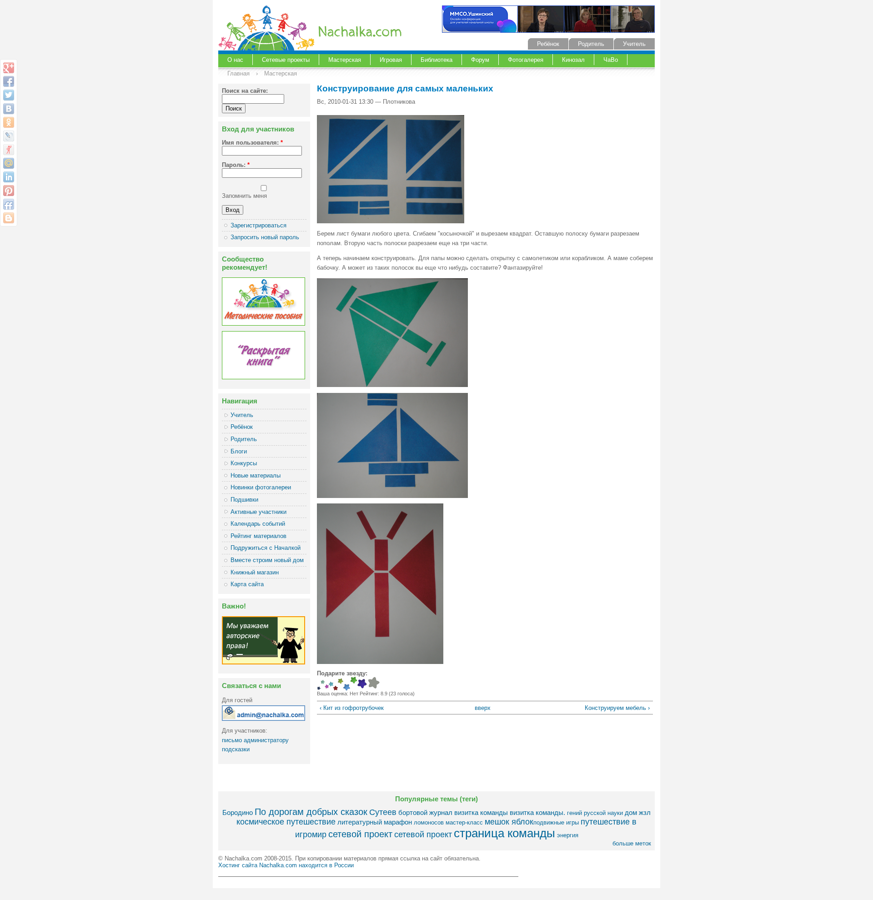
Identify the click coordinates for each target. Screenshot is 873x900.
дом (631, 812)
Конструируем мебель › (617, 707)
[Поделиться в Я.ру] (8, 149)
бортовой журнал (425, 812)
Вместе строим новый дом (267, 560)
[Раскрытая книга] (263, 377)
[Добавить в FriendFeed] (8, 204)
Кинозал (573, 59)
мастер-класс (464, 822)
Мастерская (344, 59)
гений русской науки (595, 812)
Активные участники (258, 511)
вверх (481, 707)
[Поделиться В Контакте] (8, 108)
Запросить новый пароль (265, 237)
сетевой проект (360, 834)
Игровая (391, 59)
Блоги (239, 451)
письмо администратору (255, 740)
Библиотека (436, 59)
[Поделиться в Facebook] (8, 81)
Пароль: (236, 164)
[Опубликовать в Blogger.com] (8, 217)
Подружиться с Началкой (266, 547)
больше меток (631, 843)
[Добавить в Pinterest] (8, 190)
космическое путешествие (286, 821)
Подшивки (244, 499)
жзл (645, 812)
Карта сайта (247, 584)
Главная (238, 73)
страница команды (504, 833)
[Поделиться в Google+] (8, 67)
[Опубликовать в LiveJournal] (8, 136)
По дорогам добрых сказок (311, 811)
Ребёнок (548, 43)
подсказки (236, 749)
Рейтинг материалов (258, 536)
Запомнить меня (244, 195)
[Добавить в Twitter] (8, 95)
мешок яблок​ (509, 821)
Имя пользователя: (252, 142)
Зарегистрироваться (258, 225)
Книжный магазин (255, 572)
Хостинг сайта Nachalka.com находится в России (286, 865)
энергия (567, 835)
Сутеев (382, 812)
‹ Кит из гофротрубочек (352, 707)
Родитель (591, 43)
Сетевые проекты (286, 59)
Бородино (237, 812)
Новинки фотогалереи (261, 487)
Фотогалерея (525, 59)
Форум (480, 59)
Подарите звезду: (342, 673)
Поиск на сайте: (245, 90)
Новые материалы (256, 475)
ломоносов (429, 822)
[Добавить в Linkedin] (8, 176)
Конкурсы (244, 463)
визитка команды (481, 812)
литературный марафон (374, 822)
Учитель (634, 43)
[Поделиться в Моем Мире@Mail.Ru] (8, 163)
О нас (235, 59)
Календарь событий (258, 523)
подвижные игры (556, 822)
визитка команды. (537, 812)
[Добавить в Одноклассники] (8, 122)
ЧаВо (610, 59)
